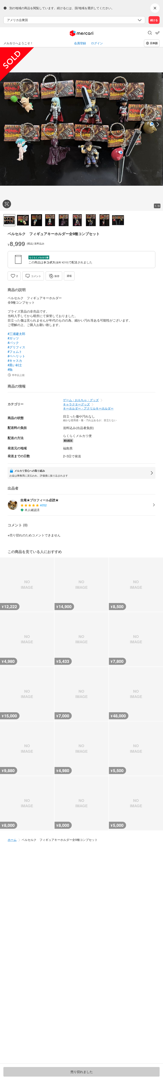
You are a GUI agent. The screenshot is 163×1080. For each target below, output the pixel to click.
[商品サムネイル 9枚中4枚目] (50, 220)
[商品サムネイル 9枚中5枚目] (64, 220)
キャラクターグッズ (76, 404)
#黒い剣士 (15, 365)
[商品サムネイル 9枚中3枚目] (36, 220)
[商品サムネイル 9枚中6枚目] (77, 220)
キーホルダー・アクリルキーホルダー (88, 408)
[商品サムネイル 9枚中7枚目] (91, 220)
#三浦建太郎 (16, 333)
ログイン (97, 43)
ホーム (12, 839)
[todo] (157, 32)
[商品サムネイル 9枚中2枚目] (23, 220)
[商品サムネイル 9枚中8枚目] (104, 220)
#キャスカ (15, 360)
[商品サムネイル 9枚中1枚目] (9, 220)
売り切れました (81, 1071)
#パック (13, 342)
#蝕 (10, 369)
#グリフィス (16, 347)
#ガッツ (13, 338)
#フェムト (15, 351)
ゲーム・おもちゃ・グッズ (81, 400)
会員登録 (80, 43)
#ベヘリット (16, 356)
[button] (150, 33)
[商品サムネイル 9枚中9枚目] (118, 220)
